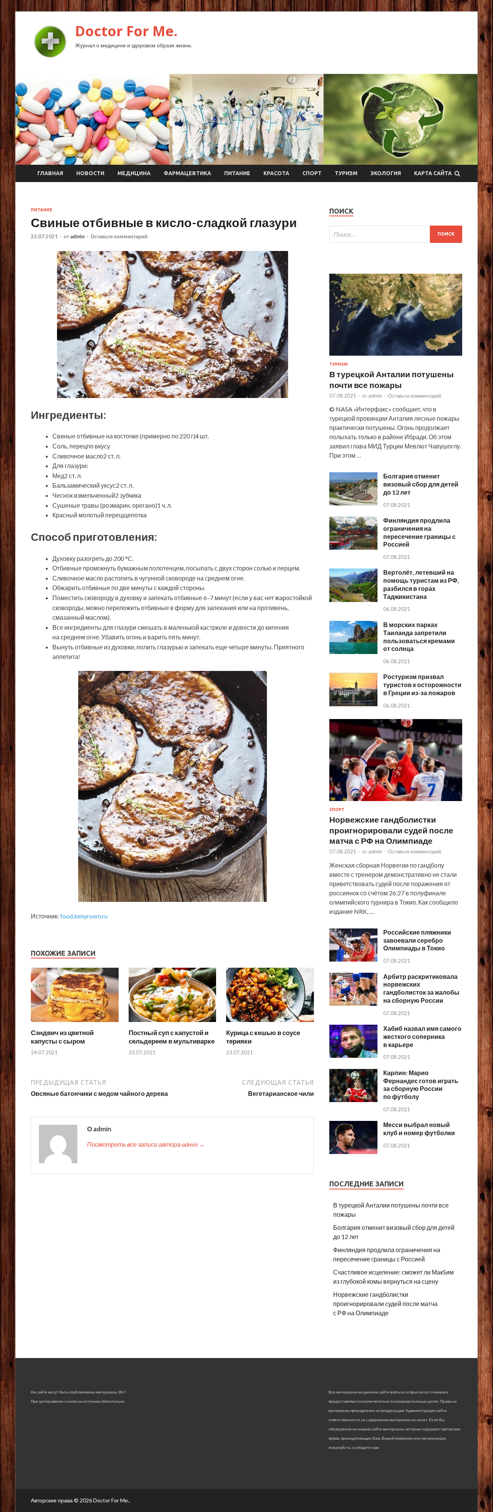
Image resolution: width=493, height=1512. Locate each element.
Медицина (134, 173)
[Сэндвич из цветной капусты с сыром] (75, 1023)
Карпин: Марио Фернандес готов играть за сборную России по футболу (420, 1084)
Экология (386, 173)
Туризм (346, 173)
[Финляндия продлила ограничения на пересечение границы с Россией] (353, 547)
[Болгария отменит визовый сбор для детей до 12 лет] (353, 503)
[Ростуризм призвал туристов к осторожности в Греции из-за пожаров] (353, 703)
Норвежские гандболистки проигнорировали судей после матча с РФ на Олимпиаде (391, 830)
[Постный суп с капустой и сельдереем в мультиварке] (172, 1023)
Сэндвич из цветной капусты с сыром (62, 1037)
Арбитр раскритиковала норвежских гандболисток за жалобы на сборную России (421, 988)
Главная (50, 173)
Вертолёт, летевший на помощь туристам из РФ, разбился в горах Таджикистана (421, 584)
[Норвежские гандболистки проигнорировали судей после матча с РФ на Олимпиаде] (395, 802)
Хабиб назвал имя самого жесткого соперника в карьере (422, 1036)
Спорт (312, 173)
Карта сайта (433, 173)
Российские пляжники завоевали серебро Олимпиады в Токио (417, 940)
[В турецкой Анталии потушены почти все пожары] (395, 357)
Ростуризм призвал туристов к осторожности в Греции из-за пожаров (422, 684)
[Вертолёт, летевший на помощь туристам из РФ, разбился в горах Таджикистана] (353, 599)
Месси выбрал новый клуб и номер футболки (419, 1128)
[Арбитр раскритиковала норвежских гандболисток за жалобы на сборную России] (353, 1003)
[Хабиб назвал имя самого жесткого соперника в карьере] (353, 1055)
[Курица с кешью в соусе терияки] (270, 1023)
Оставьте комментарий (119, 236)
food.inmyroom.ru (83, 916)
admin (77, 236)
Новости (90, 173)
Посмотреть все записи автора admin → (146, 1144)
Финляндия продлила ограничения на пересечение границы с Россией (419, 532)
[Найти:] (395, 234)
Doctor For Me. (126, 31)
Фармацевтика (187, 173)
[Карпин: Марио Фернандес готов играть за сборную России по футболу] (353, 1099)
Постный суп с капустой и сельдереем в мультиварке (172, 1037)
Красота (276, 173)
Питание (237, 173)
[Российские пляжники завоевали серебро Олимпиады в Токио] (353, 959)
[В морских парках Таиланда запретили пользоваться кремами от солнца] (353, 651)
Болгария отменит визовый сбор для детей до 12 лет (420, 484)
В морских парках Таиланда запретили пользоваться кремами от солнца (419, 636)
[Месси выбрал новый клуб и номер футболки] (353, 1151)
